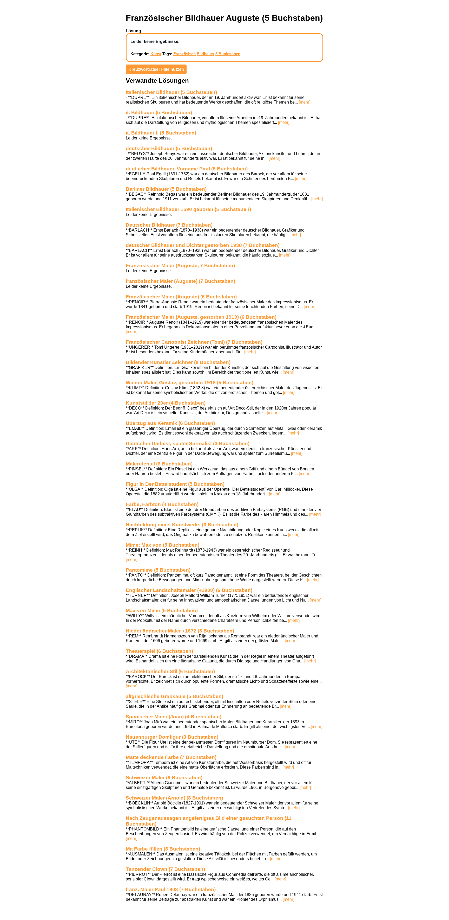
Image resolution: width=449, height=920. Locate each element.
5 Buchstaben (227, 54)
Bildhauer (205, 54)
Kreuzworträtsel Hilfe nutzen (156, 69)
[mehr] (304, 102)
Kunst (155, 54)
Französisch (184, 54)
